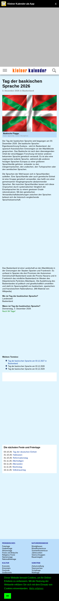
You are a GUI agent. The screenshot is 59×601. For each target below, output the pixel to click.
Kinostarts (6, 568)
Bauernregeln (37, 557)
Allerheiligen (18, 461)
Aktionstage (7, 550)
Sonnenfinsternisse (40, 550)
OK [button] (7, 596)
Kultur (5, 563)
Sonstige (36, 563)
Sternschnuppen (38, 555)
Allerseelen (18, 464)
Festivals (6, 570)
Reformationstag (20, 458)
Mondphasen (37, 546)
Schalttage (36, 570)
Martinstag (17, 467)
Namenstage (7, 557)
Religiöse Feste (8, 555)
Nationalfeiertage (9, 559)
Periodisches (8, 543)
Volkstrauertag (19, 470)
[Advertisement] (29, 37)
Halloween (17, 455)
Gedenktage (7, 548)
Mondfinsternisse (39, 548)
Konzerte (6, 566)
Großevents (7, 572)
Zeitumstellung (38, 566)
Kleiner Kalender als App (20, 4)
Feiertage (6, 546)
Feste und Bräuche (10, 553)
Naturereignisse (40, 543)
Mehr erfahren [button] (36, 588)
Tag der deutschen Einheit (25, 452)
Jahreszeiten (37, 553)
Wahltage (35, 572)
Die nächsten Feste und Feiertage (22, 447)
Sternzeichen (37, 568)
